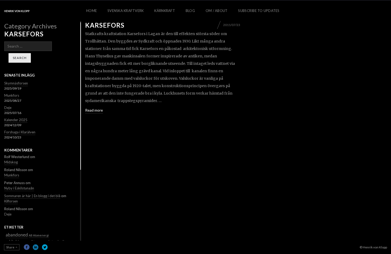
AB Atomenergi (39, 235)
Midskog (11, 162)
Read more (94, 110)
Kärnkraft (164, 11)
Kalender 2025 (15, 120)
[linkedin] (36, 247)
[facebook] (27, 247)
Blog (190, 11)
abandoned (17, 234)
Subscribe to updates (258, 11)
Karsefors (104, 25)
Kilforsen (11, 201)
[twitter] (45, 247)
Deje (7, 107)
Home (91, 11)
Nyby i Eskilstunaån (19, 188)
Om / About (217, 11)
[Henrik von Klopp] (17, 11)
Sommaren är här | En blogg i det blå (32, 196)
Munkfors (11, 95)
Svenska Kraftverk (125, 11)
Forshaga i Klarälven (19, 132)
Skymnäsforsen (16, 83)
